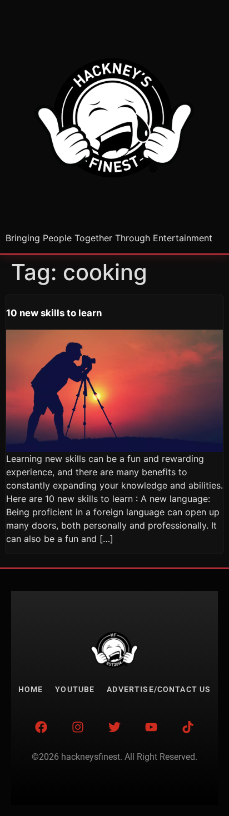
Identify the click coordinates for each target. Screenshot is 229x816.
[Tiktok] (188, 727)
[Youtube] (151, 727)
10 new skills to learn (54, 313)
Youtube (74, 689)
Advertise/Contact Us (159, 689)
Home (30, 689)
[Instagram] (78, 727)
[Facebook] (41, 727)
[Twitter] (114, 727)
